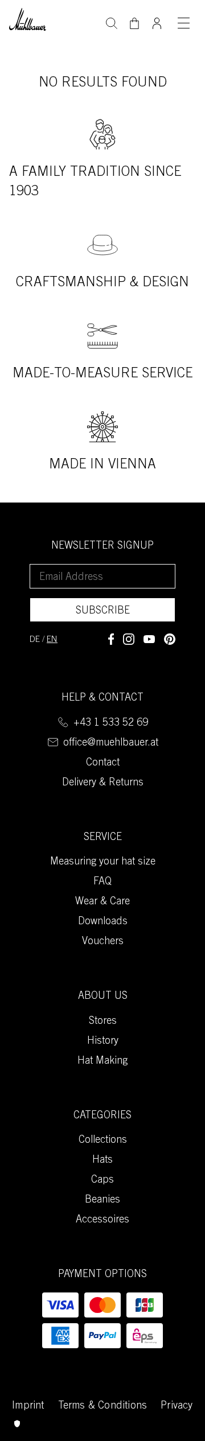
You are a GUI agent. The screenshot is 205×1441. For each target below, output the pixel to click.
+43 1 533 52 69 (110, 723)
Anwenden (111, 22)
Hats (102, 1160)
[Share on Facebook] (111, 639)
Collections (103, 1140)
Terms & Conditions (102, 1406)
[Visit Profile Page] (157, 20)
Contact (103, 763)
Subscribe (103, 611)
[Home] (27, 18)
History (102, 1041)
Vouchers (103, 942)
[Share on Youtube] (149, 639)
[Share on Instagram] (128, 639)
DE (35, 640)
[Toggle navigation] (183, 23)
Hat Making (102, 1061)
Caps (102, 1180)
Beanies (102, 1200)
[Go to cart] (134, 23)
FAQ (102, 882)
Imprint (28, 1406)
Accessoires (102, 1220)
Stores (103, 1021)
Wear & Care (102, 902)
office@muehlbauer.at (110, 743)
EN (52, 640)
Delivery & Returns (103, 783)
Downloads (103, 922)
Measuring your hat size (102, 862)
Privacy (176, 1406)
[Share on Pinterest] (169, 639)
